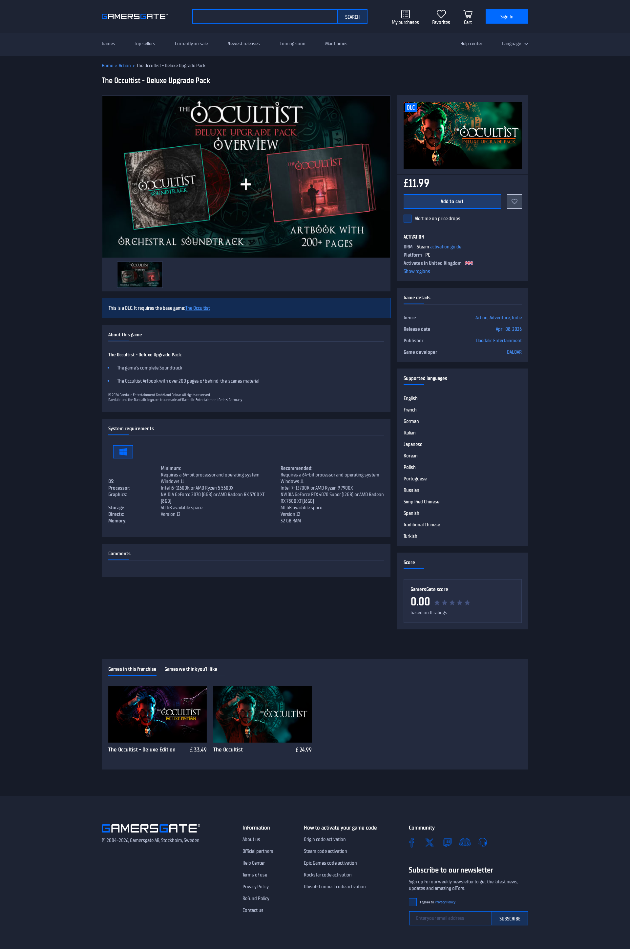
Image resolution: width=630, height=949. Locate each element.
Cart (468, 22)
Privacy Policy (255, 886)
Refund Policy (255, 898)
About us (251, 839)
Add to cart (452, 201)
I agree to (437, 902)
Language (511, 43)
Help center (471, 43)
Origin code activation (325, 839)
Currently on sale (191, 43)
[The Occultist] (262, 714)
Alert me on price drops (437, 218)
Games (108, 43)
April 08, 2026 (509, 329)
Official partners (257, 851)
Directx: (116, 514)
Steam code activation (325, 851)
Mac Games (336, 43)
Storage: (116, 507)
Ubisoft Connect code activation (335, 886)
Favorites (441, 22)
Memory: (117, 520)
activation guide (445, 246)
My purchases (405, 22)
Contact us (252, 910)
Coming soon (292, 43)
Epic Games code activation (330, 863)
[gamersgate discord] (465, 842)
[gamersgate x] (429, 842)
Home (107, 65)
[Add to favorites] (514, 201)
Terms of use (254, 875)
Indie (517, 317)
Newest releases (243, 43)
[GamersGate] (151, 834)
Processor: (119, 488)
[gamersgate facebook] (412, 842)
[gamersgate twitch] (447, 842)
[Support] (483, 842)
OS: (111, 481)
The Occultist (197, 308)
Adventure (500, 317)
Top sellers (145, 43)
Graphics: (117, 494)
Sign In (507, 16)
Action (125, 65)
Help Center (253, 863)
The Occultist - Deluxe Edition (142, 749)
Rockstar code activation (328, 875)
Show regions (417, 271)
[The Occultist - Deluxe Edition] (157, 714)
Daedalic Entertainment (499, 340)
